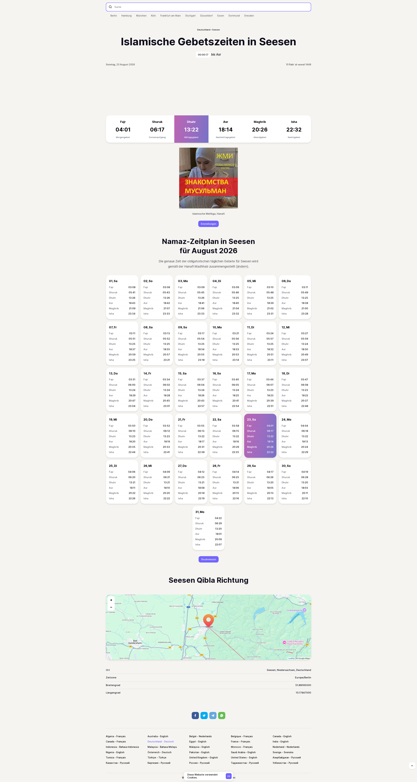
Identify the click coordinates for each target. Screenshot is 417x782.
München (141, 15)
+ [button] (111, 600)
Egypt (192, 741)
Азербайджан (281, 757)
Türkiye (152, 757)
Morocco (236, 746)
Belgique (236, 736)
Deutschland (155, 741)
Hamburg (126, 15)
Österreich (153, 752)
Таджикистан (239, 762)
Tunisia (110, 757)
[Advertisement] (208, 91)
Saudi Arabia (238, 752)
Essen (220, 15)
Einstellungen (208, 223)
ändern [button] (242, 266)
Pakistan (194, 752)
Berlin (113, 15)
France (234, 741)
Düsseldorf (206, 15)
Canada (277, 736)
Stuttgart (190, 15)
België (192, 736)
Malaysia (153, 746)
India (275, 741)
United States (239, 757)
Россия (193, 762)
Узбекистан (279, 762)
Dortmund (234, 15)
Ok (228, 776)
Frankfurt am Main (170, 15)
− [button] (111, 607)
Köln (153, 15)
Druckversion (208, 559)
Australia (153, 736)
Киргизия (153, 762)
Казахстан (112, 762)
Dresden (249, 15)
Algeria (110, 736)
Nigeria (110, 752)
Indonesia (111, 746)
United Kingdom (198, 757)
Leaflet (291, 658)
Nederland (278, 746)
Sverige (277, 752)
